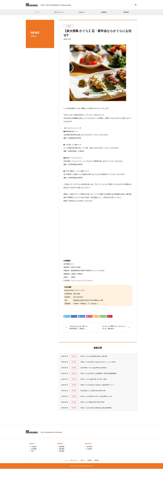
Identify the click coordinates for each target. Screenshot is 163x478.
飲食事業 (61, 446)
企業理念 (34, 446)
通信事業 (61, 449)
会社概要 (34, 449)
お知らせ (81, 12)
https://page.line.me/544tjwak (82, 280)
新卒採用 (89, 446)
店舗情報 (103, 12)
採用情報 (126, 12)
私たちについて (59, 12)
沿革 (32, 451)
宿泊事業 (61, 451)
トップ (37, 12)
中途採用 (89, 449)
